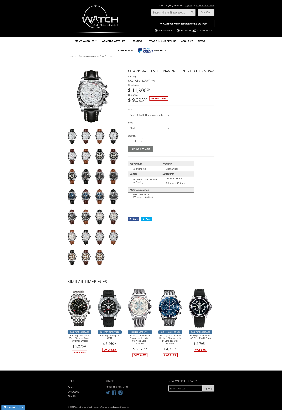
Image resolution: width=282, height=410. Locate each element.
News (201, 41)
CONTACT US (14, 407)
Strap (130, 122)
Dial (130, 109)
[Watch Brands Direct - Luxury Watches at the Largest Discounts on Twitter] (107, 393)
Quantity (132, 135)
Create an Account (205, 5)
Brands (137, 41)
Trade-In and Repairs (162, 41)
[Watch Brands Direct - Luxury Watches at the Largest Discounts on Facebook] (114, 393)
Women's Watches (114, 41)
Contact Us (73, 391)
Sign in (188, 5)
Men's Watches (85, 41)
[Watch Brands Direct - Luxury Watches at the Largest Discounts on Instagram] (120, 393)
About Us (187, 41)
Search (71, 387)
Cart (209, 12)
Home (70, 56)
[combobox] (173, 12)
